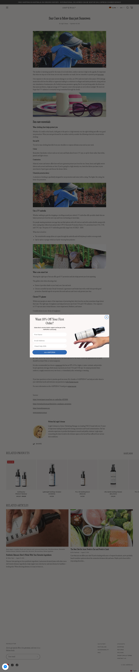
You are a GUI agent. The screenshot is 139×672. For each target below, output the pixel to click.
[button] (5, 666)
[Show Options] (65, 346)
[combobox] (49, 346)
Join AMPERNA (49, 352)
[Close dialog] (106, 317)
